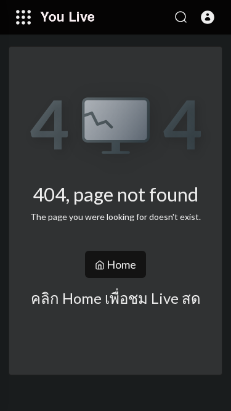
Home (120, 264)
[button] (207, 17)
